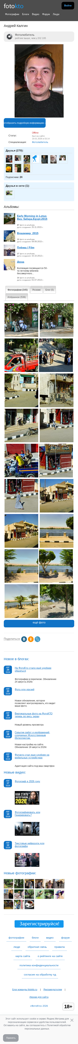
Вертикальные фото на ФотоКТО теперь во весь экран (33, 715)
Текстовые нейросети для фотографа (29, 845)
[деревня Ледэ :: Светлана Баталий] (19, 887)
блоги (35, 937)
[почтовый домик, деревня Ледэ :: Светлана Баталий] (8, 887)
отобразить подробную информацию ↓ (25, 123)
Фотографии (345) (18, 290)
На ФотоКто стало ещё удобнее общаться (33, 669)
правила (59, 946)
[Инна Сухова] (18, 160)
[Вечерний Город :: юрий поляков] (8, 908)
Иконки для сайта (39, 997)
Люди (56, 14)
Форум (46, 14)
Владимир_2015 (27, 233)
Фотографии (12, 14)
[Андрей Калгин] (39, 116)
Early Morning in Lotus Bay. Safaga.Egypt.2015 (32, 217)
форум (65, 937)
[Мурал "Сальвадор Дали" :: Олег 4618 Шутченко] (19, 908)
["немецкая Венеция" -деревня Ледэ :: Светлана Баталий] (29, 898)
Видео (35, 14)
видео (50, 937)
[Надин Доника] (36, 161)
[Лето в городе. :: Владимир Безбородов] (49, 898)
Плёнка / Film (25, 247)
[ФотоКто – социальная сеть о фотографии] (13, 5)
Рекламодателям (53, 989)
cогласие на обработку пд (40, 974)
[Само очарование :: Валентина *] (59, 898)
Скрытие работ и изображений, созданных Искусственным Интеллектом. (32, 735)
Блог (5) (49, 290)
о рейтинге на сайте (50, 956)
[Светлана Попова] (9, 194)
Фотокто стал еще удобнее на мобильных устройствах (32, 756)
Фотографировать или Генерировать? (27, 813)
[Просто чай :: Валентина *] (29, 908)
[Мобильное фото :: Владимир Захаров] (29, 887)
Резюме (36, 290)
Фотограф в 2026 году (27, 781)
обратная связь (37, 946)
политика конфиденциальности (39, 965)
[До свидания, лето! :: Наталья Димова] (19, 898)
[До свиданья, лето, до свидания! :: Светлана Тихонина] (39, 898)
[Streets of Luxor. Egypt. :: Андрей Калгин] (21, 336)
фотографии (16, 937)
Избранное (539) (17, 297)
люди (16, 946)
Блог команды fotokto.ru (24, 989)
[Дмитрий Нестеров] (62, 159)
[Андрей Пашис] (9, 161)
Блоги (25, 14)
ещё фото (39, 622)
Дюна (20, 261)
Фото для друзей (24, 689)
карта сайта (23, 956)
